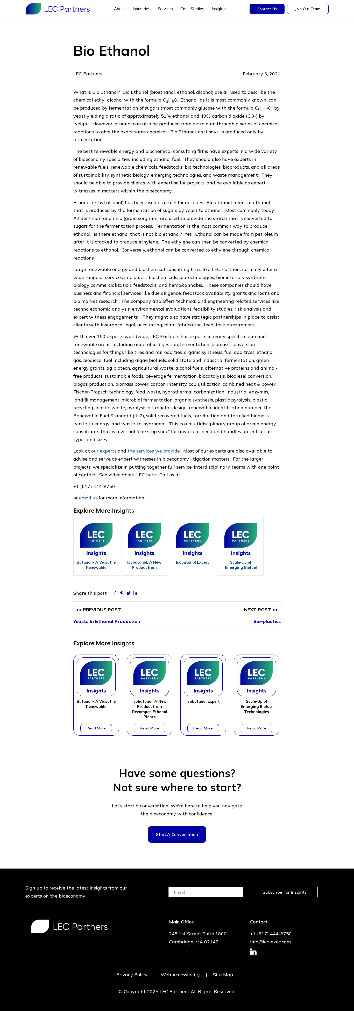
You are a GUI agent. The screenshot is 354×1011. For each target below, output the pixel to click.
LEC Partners (57, 9)
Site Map (223, 975)
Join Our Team (308, 8)
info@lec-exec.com (270, 942)
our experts (103, 451)
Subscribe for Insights (285, 892)
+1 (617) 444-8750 (271, 934)
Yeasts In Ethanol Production (106, 621)
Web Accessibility (180, 975)
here (151, 475)
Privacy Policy (131, 975)
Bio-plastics (267, 621)
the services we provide (154, 451)
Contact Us (267, 8)
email (85, 498)
